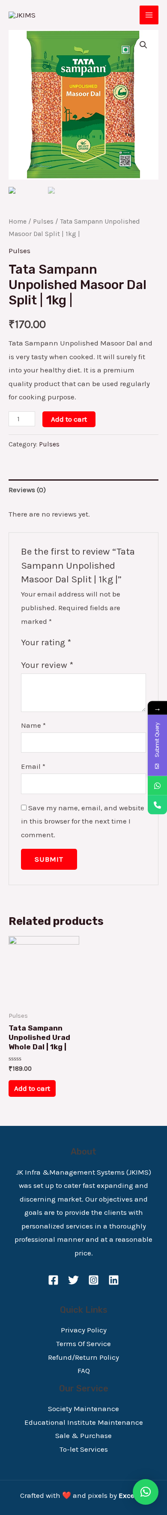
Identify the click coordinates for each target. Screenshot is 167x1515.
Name (33, 725)
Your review (47, 665)
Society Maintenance (83, 1408)
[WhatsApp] (157, 785)
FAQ (84, 1370)
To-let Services (84, 1449)
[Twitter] (73, 1280)
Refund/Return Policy (83, 1357)
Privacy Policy (84, 1330)
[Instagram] (93, 1280)
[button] (145, 1492)
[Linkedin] (113, 1280)
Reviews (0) (27, 489)
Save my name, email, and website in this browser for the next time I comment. (82, 821)
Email (33, 766)
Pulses (43, 221)
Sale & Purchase (83, 1435)
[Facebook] (53, 1280)
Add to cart (69, 419)
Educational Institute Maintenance (83, 1422)
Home (18, 221)
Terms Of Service (83, 1343)
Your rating (46, 642)
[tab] (83, 489)
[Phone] (157, 804)
